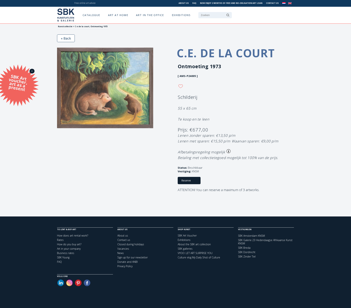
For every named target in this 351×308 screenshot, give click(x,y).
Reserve (186, 180)
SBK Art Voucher (187, 235)
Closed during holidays (130, 244)
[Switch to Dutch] (283, 3)
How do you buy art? (69, 244)
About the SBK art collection (194, 244)
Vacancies (123, 248)
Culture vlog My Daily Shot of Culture (199, 257)
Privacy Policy (125, 266)
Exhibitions (181, 15)
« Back (66, 38)
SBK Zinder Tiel (247, 256)
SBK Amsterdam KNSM (251, 235)
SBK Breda (244, 247)
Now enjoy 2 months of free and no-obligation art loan (231, 3)
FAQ (194, 3)
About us (184, 3)
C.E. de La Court (226, 53)
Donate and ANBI (127, 262)
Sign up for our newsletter (132, 257)
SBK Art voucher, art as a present (18, 83)
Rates (60, 240)
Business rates (65, 253)
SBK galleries (185, 248)
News (120, 253)
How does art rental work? (72, 235)
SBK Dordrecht (246, 252)
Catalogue (91, 15)
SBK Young (63, 257)
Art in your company (69, 248)
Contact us (272, 3)
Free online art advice (85, 3)
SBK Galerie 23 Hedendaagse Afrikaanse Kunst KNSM (265, 242)
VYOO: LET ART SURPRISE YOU (195, 253)
